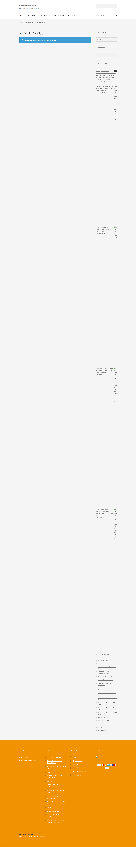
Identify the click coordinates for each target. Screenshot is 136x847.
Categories (44, 15)
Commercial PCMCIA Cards (105, 680)
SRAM (99, 724)
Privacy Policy (77, 768)
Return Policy (77, 764)
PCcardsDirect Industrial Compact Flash (105, 689)
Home (22, 22)
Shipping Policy (77, 761)
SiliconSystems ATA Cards (105, 721)
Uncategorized (102, 730)
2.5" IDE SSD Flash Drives (105, 660)
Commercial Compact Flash (106, 677)
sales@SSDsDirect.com (28, 761)
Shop (20, 15)
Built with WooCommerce (37, 836)
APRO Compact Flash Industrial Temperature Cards (107, 668)
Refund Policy (77, 775)
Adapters (100, 664)
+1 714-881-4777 (26, 757)
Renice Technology (59, 15)
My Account (31, 15)
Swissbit (100, 727)
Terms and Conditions (79, 771)
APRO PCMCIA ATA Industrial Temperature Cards (106, 672)
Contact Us (71, 15)
